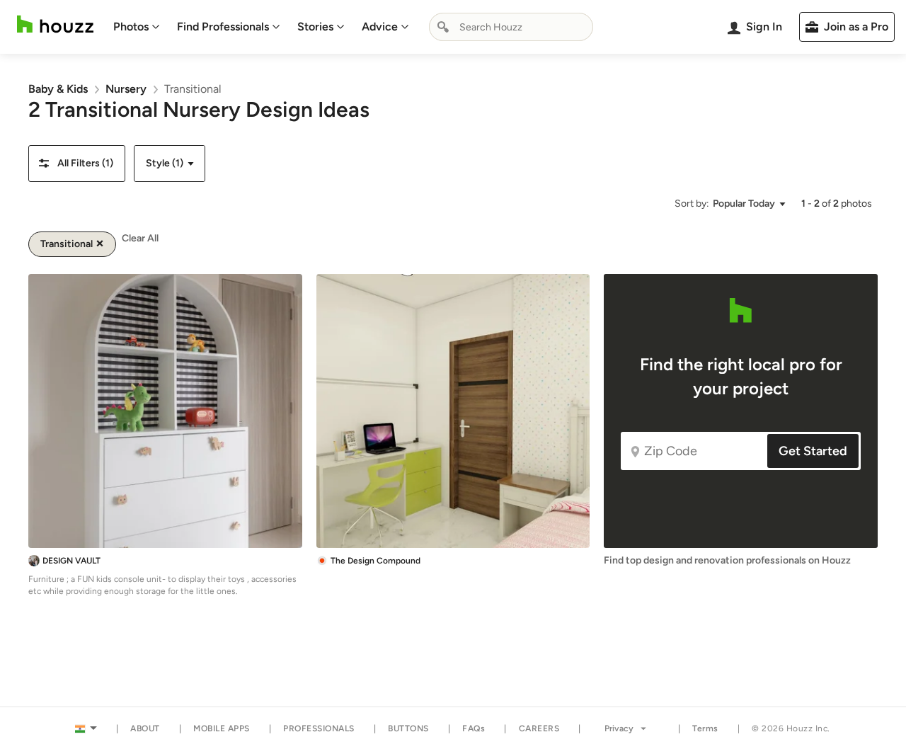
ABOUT (145, 728)
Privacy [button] (618, 728)
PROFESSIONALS (319, 728)
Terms (705, 728)
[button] (76, 163)
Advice (380, 26)
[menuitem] (136, 27)
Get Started (813, 451)
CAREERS (539, 728)
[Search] (443, 27)
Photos (131, 26)
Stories (315, 26)
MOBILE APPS (221, 728)
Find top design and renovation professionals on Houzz (727, 560)
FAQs (473, 728)
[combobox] (511, 27)
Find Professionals (223, 26)
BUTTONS (408, 728)
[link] (58, 89)
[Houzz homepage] (55, 24)
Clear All (140, 238)
